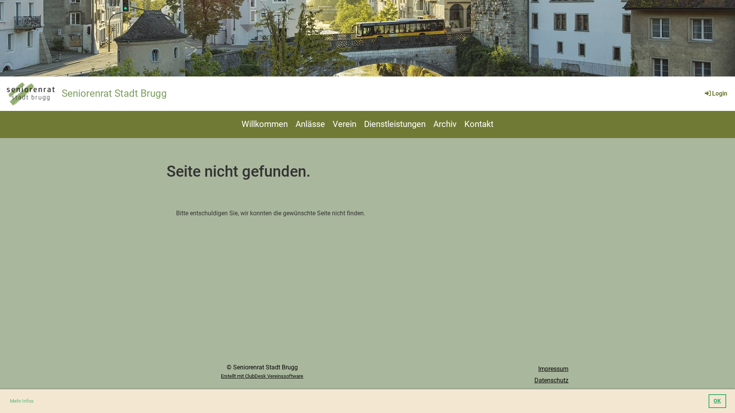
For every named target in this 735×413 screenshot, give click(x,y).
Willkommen (265, 124)
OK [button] (717, 401)
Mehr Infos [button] (22, 401)
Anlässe (310, 124)
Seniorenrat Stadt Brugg (114, 93)
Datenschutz (551, 380)
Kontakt (478, 124)
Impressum (553, 368)
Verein (344, 124)
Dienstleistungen (395, 124)
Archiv (445, 124)
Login (719, 93)
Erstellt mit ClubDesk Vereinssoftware (262, 376)
